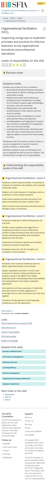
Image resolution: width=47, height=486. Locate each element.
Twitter (6, 450)
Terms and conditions (33, 431)
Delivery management (11, 373)
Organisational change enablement (16, 378)
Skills (20, 18)
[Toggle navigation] (43, 10)
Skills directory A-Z (8, 328)
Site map (28, 424)
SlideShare (7, 457)
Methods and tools (10, 362)
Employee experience (11, 384)
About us (28, 417)
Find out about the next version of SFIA (16, 323)
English (40, 3)
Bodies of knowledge (9, 341)
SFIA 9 (13, 18)
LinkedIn (6, 444)
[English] (20, 5)
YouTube (6, 454)
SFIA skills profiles (8, 336)
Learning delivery (9, 368)
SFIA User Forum (10, 447)
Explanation (9, 394)
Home (5, 18)
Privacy (27, 428)
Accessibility (30, 435)
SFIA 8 (7, 400)
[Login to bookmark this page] (44, 28)
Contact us (29, 421)
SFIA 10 (8, 397)
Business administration (12, 351)
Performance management (13, 357)
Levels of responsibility (10, 332)
